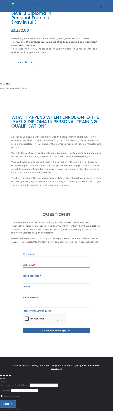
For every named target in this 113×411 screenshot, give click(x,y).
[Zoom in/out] (1, 375)
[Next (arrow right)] (4, 378)
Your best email (32, 275)
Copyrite (81, 365)
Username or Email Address (15, 385)
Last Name (29, 265)
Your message (31, 297)
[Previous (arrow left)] (1, 378)
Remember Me (11, 396)
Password (5, 390)
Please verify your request (37, 310)
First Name (29, 254)
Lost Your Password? (11, 409)
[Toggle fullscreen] (4, 375)
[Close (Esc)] (10, 375)
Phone (27, 286)
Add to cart (26, 62)
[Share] (7, 375)
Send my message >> (56, 330)
